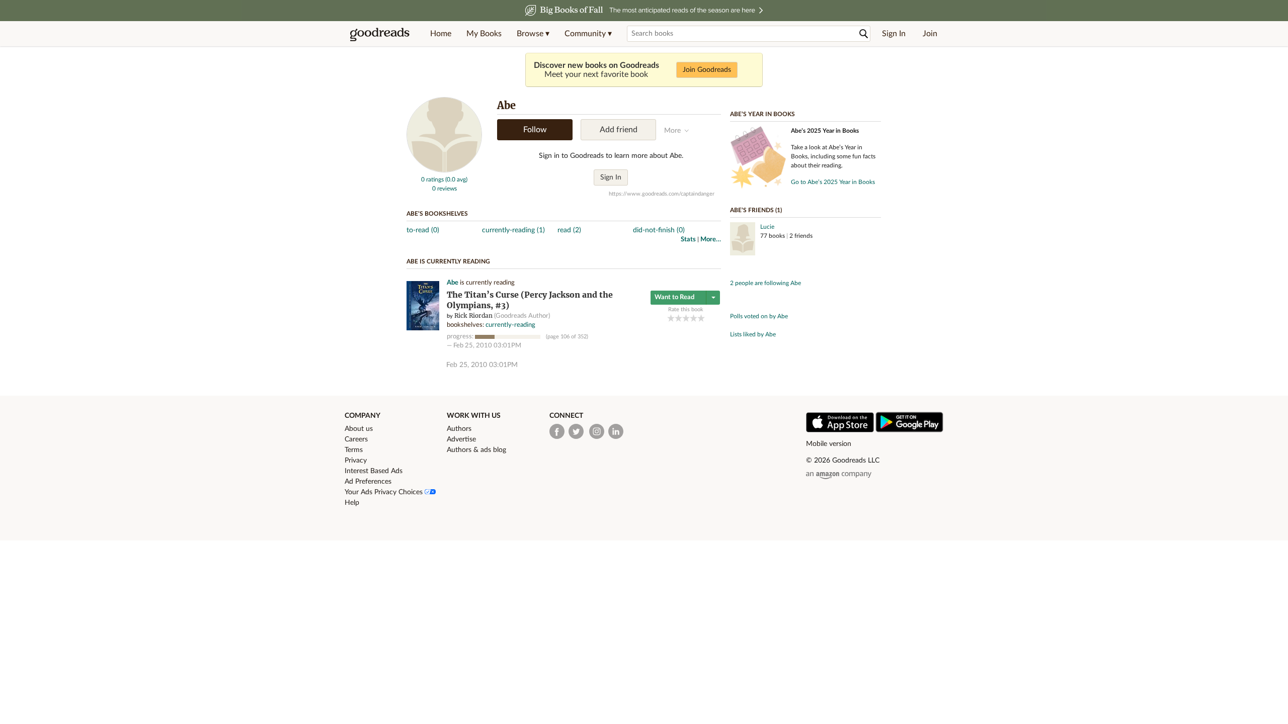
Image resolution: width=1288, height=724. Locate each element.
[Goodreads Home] (380, 33)
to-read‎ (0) (423, 230)
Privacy (356, 460)
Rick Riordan (473, 315)
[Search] (863, 34)
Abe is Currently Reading (448, 261)
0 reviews (444, 189)
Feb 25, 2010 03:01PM (487, 345)
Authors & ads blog (476, 450)
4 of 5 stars (693, 318)
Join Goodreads (707, 69)
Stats (688, 239)
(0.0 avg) (456, 179)
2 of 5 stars (678, 318)
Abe (452, 283)
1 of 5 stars (671, 318)
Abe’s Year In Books (762, 114)
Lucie (767, 227)
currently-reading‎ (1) (513, 230)
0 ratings (432, 179)
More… (710, 239)
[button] (533, 33)
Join (930, 34)
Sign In (894, 34)
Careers (356, 439)
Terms (354, 450)
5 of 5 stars (701, 318)
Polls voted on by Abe (759, 316)
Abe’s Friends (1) (756, 210)
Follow (535, 130)
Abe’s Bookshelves (437, 214)
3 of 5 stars (686, 318)
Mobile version (828, 443)
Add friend (618, 130)
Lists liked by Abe (753, 334)
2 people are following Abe (765, 283)
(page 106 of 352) (567, 336)
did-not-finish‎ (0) (659, 230)
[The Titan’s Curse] (423, 328)
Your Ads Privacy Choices (385, 492)
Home (440, 34)
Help (352, 502)
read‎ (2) (569, 230)
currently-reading (510, 325)
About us (359, 428)
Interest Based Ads (374, 471)
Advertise (461, 439)
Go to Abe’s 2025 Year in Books (833, 182)
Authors (459, 428)
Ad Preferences (368, 481)
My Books (484, 34)
